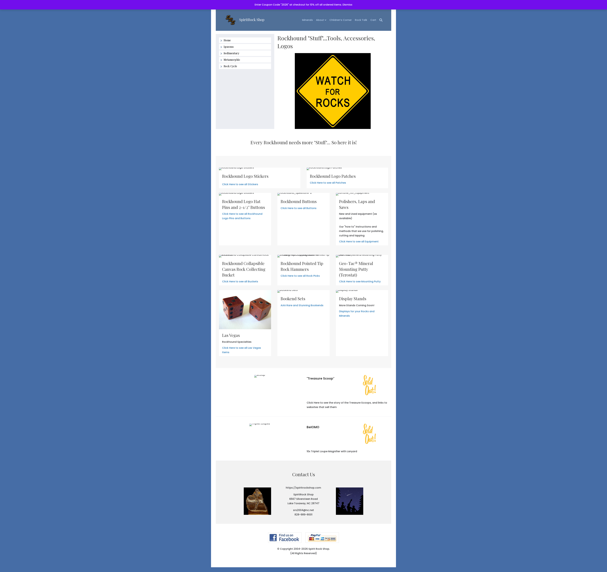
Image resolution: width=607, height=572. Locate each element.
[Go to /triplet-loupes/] (347, 434)
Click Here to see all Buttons (298, 208)
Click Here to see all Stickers (240, 184)
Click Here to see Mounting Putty (360, 281)
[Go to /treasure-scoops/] (347, 386)
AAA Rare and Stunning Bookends (302, 305)
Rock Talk (361, 20)
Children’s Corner (340, 20)
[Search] (380, 20)
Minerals (307, 20)
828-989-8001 (303, 514)
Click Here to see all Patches (328, 183)
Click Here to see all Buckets (240, 281)
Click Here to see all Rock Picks (300, 276)
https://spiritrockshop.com (303, 488)
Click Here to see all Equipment (359, 241)
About (320, 20)
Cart (373, 20)
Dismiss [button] (347, 4)
